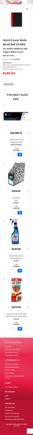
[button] (27, 9)
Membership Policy (11, 352)
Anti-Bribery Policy (11, 355)
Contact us (9, 410)
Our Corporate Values (12, 349)
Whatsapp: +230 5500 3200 (14, 419)
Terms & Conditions (11, 364)
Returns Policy (10, 373)
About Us (8, 346)
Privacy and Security (12, 367)
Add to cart (8, 84)
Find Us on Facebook (12, 413)
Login (6, 396)
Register (8, 399)
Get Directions (10, 407)
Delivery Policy (10, 370)
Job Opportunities (11, 387)
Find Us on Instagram (12, 416)
